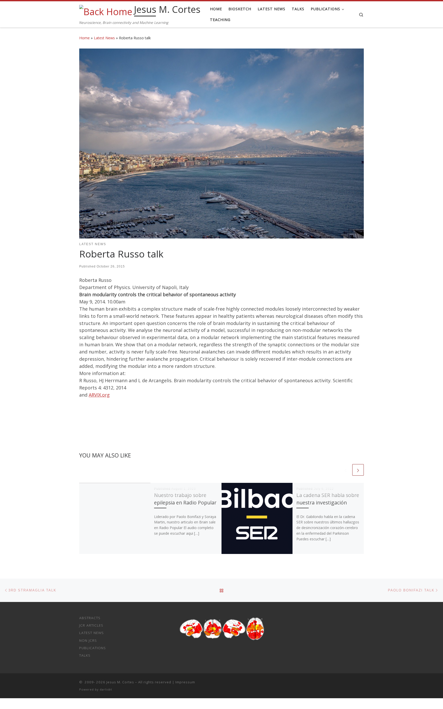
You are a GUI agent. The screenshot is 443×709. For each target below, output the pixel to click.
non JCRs (88, 640)
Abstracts (89, 618)
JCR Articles (91, 625)
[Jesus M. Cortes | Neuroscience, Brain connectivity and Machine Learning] (105, 10)
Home (84, 37)
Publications (92, 648)
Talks (84, 655)
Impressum (185, 682)
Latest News (104, 37)
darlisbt (106, 689)
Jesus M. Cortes (120, 682)
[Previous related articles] (345, 470)
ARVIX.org (99, 395)
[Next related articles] (358, 470)
